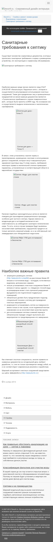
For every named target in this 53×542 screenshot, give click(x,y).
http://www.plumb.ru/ (30, 373)
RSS (5, 538)
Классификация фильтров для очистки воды (26, 467)
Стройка (8, 418)
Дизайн (8, 398)
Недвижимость (11, 428)
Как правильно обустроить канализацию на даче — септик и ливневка (25, 445)
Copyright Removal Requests (35, 533)
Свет (7, 413)
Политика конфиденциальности (13, 535)
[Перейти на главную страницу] (26, 9)
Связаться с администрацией (13, 533)
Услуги (8, 433)
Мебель (8, 408)
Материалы (10, 403)
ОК (40, 31)
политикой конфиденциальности (24, 31)
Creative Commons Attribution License (30, 517)
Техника (8, 423)
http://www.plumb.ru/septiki (17, 278)
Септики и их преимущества (17, 486)
